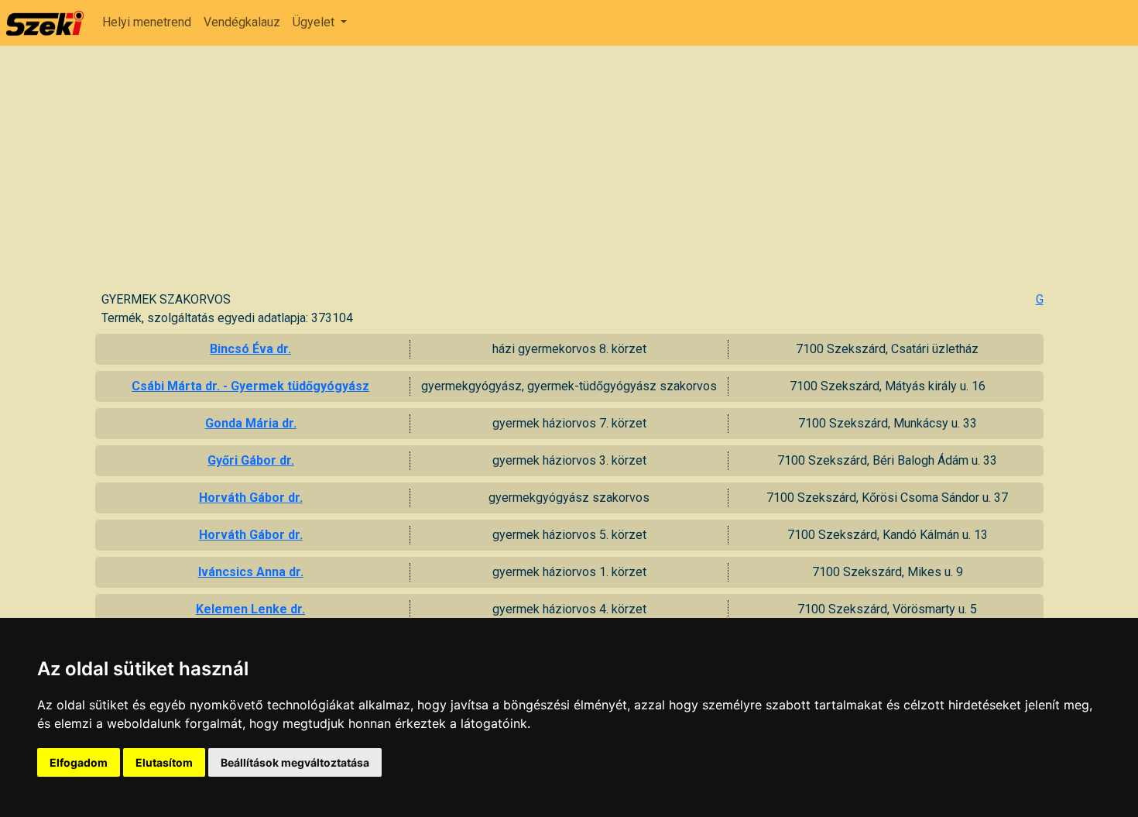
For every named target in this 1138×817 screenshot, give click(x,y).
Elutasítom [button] (164, 762)
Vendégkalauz (242, 22)
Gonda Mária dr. (250, 423)
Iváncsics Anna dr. (250, 572)
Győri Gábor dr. (250, 460)
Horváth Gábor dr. (251, 497)
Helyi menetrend (146, 22)
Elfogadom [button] (79, 762)
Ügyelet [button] (315, 22)
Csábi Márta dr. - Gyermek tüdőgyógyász (250, 386)
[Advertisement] (572, 174)
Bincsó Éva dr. (250, 349)
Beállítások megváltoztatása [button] (295, 762)
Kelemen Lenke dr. (250, 609)
